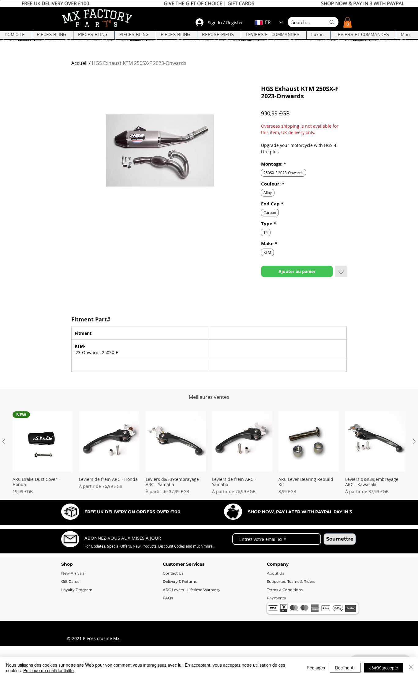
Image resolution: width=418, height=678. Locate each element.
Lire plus (270, 152)
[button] (347, 22)
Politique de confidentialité (48, 670)
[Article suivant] (414, 441)
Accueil (79, 63)
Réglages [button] (316, 668)
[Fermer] (410, 667)
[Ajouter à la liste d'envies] (341, 271)
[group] (209, 453)
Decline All (345, 668)
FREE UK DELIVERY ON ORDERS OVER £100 (132, 512)
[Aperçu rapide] (109, 441)
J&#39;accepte (383, 668)
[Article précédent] (3, 441)
